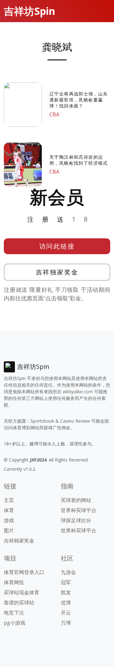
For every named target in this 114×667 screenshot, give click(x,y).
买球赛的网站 (76, 500)
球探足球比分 (76, 520)
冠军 (66, 582)
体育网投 (14, 582)
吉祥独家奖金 (57, 272)
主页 (9, 500)
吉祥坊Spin (29, 11)
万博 (66, 622)
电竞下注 (14, 612)
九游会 (68, 572)
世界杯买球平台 (78, 510)
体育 (9, 510)
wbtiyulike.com (78, 392)
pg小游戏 (14, 622)
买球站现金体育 (21, 592)
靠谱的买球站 (19, 602)
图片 (9, 530)
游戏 (9, 520)
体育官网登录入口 (24, 572)
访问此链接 (57, 246)
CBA (54, 114)
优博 (66, 602)
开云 (66, 612)
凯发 (66, 592)
